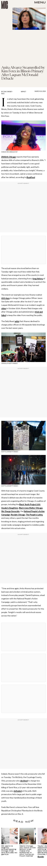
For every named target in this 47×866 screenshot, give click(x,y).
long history (38, 279)
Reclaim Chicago (18, 515)
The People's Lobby (34, 515)
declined (24, 781)
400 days (5, 298)
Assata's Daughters (9, 508)
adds (17, 321)
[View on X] (23, 250)
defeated (18, 791)
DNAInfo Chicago (8, 157)
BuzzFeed (31, 177)
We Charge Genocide (10, 511)
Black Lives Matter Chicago (31, 508)
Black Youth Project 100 (29, 504)
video (3, 308)
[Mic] (4, 5)
